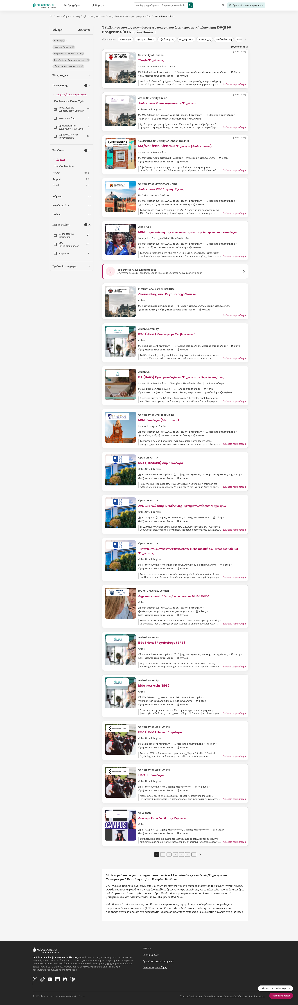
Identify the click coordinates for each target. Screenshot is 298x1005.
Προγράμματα (75, 5)
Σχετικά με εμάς (150, 954)
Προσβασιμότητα (257, 996)
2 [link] (162, 854)
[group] (185, 39)
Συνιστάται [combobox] (238, 46)
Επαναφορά (84, 29)
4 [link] (175, 854)
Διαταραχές (204, 39)
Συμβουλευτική (224, 39)
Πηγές (98, 5)
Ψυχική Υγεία (186, 39)
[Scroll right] (245, 39)
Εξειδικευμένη (166, 39)
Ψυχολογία (126, 39)
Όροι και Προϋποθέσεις (191, 996)
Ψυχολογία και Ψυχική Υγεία (71, 94)
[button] (58, 40)
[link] (164, 16)
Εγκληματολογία (145, 39)
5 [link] (181, 854)
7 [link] (193, 854)
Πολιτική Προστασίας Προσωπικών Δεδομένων (225, 996)
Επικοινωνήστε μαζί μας (155, 967)
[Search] (190, 5)
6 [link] (187, 854)
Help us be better (281, 995)
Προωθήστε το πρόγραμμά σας (158, 961)
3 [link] (169, 854)
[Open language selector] (223, 5)
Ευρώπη (60, 159)
